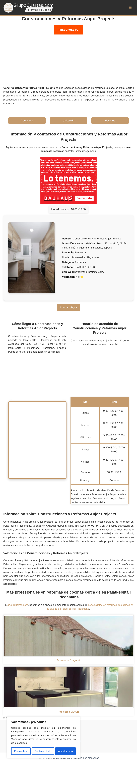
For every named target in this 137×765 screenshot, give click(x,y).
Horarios (110, 120)
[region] (43, 737)
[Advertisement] (68, 61)
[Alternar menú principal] (130, 7)
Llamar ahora (68, 307)
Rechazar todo (43, 751)
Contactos (27, 120)
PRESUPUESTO (69, 29)
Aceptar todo (65, 751)
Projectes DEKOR (68, 711)
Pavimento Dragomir (68, 660)
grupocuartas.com (17, 604)
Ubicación (68, 120)
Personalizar (21, 751)
